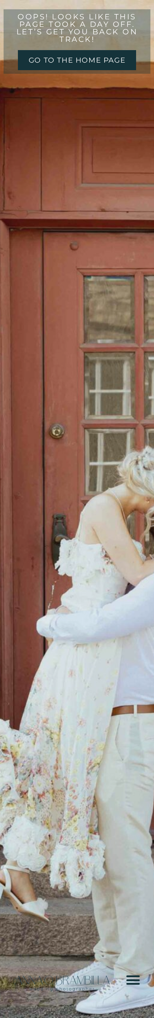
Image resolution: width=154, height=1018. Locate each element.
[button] (133, 980)
